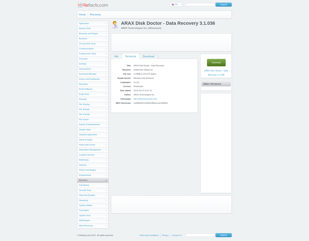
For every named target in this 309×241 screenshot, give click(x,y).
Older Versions (212, 84)
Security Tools (85, 190)
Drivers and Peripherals (89, 79)
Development (85, 69)
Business (83, 38)
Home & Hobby (85, 140)
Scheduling (84, 185)
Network (82, 165)
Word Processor (86, 226)
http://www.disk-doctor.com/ (145, 99)
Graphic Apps (85, 130)
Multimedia (84, 160)
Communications (86, 49)
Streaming (83, 200)
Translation (84, 210)
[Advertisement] (171, 42)
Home (82, 14)
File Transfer (84, 114)
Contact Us (177, 235)
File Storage (84, 109)
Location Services (87, 155)
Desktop (82, 64)
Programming (85, 175)
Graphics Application (88, 135)
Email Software (85, 89)
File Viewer (84, 119)
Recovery (95, 14)
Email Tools (84, 94)
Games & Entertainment (89, 124)
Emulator (83, 99)
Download (148, 56)
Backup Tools (85, 28)
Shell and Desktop (87, 195)
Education (83, 84)
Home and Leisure (87, 145)
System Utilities (85, 205)
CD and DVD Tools (87, 44)
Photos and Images (87, 170)
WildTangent (84, 220)
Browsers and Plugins (88, 33)
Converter (83, 59)
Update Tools (85, 215)
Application (84, 23)
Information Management (90, 150)
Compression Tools (87, 54)
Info (116, 56)
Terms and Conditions (149, 235)
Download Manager (87, 74)
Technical (130, 56)
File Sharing (84, 104)
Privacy (165, 235)
